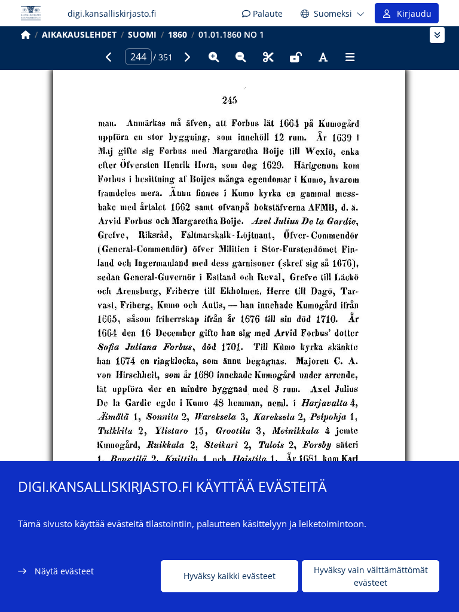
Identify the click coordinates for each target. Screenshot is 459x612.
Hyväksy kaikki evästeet (229, 576)
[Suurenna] (214, 57)
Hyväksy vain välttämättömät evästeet (371, 576)
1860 (177, 34)
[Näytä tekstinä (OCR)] (323, 57)
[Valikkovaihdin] (437, 35)
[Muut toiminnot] (350, 57)
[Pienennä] (241, 57)
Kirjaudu (412, 13)
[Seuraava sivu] (186, 57)
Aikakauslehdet (79, 34)
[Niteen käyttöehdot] (296, 57)
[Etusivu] (25, 34)
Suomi (142, 34)
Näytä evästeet (64, 571)
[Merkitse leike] (268, 57)
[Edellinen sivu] (109, 57)
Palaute (266, 13)
